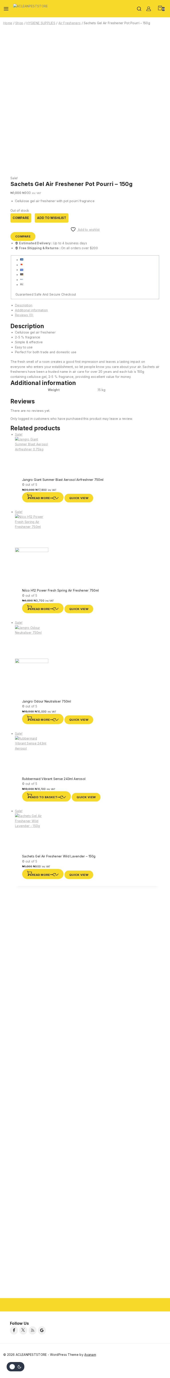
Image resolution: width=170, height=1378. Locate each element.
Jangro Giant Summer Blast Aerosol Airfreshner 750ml (62, 480)
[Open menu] (6, 9)
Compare (21, 218)
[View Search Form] (139, 8)
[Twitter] (23, 1330)
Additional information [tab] (31, 310)
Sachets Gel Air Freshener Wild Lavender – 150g (59, 856)
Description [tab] (23, 305)
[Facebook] (14, 1330)
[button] (46, 796)
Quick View (78, 498)
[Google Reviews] (42, 1330)
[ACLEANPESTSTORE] (32, 9)
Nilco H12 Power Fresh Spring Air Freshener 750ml (60, 590)
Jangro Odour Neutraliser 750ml (46, 701)
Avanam (90, 1354)
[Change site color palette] (15, 1366)
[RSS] (33, 1330)
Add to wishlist (51, 218)
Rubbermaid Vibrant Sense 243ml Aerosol (53, 779)
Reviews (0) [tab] (24, 315)
